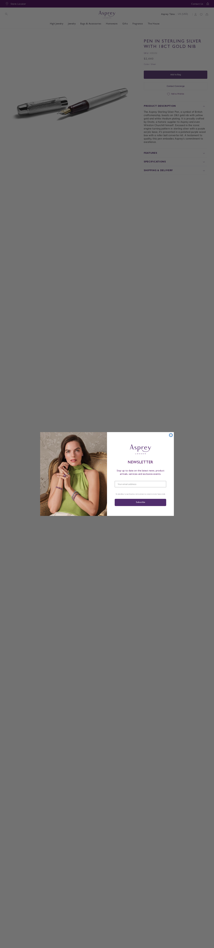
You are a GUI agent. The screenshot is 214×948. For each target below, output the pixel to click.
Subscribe (140, 502)
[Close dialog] (171, 435)
